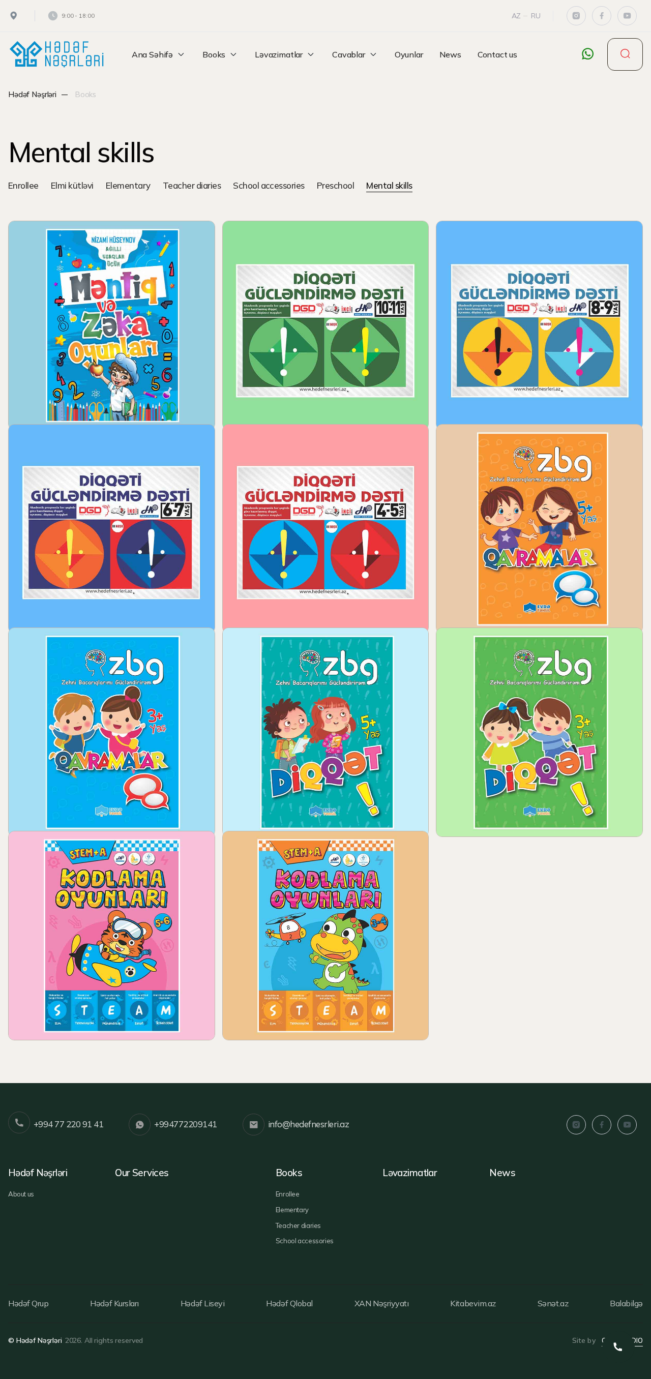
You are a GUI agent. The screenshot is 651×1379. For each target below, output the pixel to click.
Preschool (335, 186)
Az (516, 15)
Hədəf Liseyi (202, 1303)
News (450, 54)
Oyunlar (409, 54)
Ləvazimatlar (279, 54)
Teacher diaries (192, 186)
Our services (141, 1172)
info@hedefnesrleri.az (308, 1124)
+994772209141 (185, 1124)
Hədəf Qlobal (289, 1303)
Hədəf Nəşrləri (32, 94)
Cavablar (348, 54)
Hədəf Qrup (28, 1303)
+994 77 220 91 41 (68, 1124)
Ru (536, 15)
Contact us (497, 54)
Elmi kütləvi (72, 186)
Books (213, 54)
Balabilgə (626, 1303)
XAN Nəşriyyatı (381, 1303)
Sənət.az (553, 1303)
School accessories (269, 186)
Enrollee (23, 186)
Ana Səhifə (152, 54)
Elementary (128, 186)
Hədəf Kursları (114, 1303)
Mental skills (389, 186)
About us (21, 1194)
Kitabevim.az (472, 1303)
